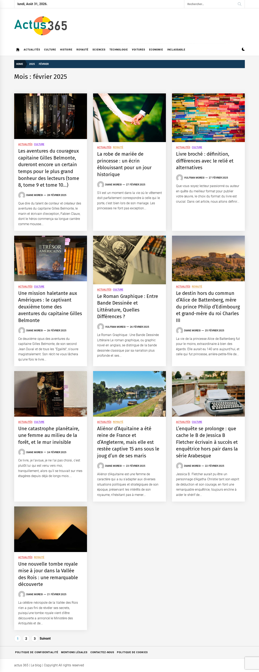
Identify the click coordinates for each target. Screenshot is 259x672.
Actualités (32, 49)
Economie (156, 49)
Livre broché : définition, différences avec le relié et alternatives (205, 160)
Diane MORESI (34, 195)
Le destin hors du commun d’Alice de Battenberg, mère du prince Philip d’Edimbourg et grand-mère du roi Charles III (208, 306)
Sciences (98, 49)
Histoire (66, 49)
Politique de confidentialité (36, 652)
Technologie (118, 49)
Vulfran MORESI (194, 177)
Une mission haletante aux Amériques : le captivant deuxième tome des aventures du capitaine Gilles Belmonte (50, 306)
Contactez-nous (102, 652)
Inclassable (176, 49)
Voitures (138, 49)
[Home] (18, 50)
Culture (50, 49)
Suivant (45, 638)
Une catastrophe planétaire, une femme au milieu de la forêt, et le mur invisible (48, 435)
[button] (243, 50)
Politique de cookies (132, 652)
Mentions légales (74, 652)
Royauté (82, 49)
